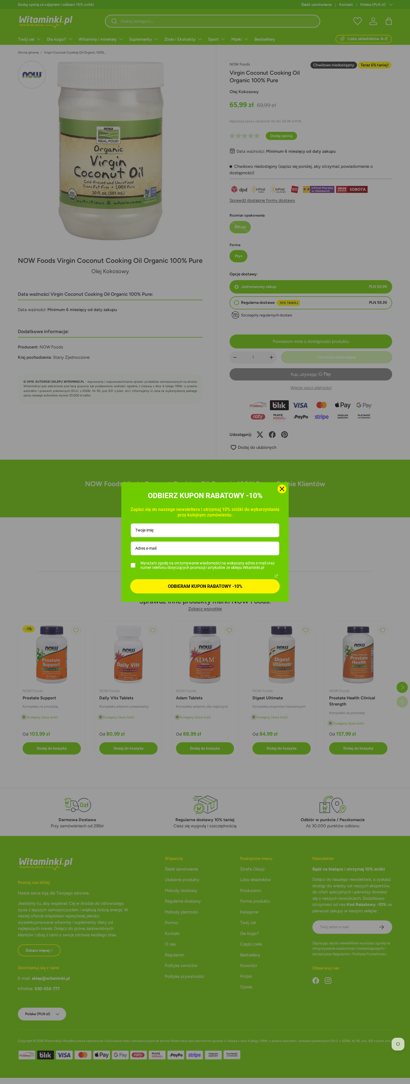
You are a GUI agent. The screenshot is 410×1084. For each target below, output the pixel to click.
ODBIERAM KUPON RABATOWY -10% (205, 586)
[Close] (282, 489)
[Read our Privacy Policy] (276, 576)
